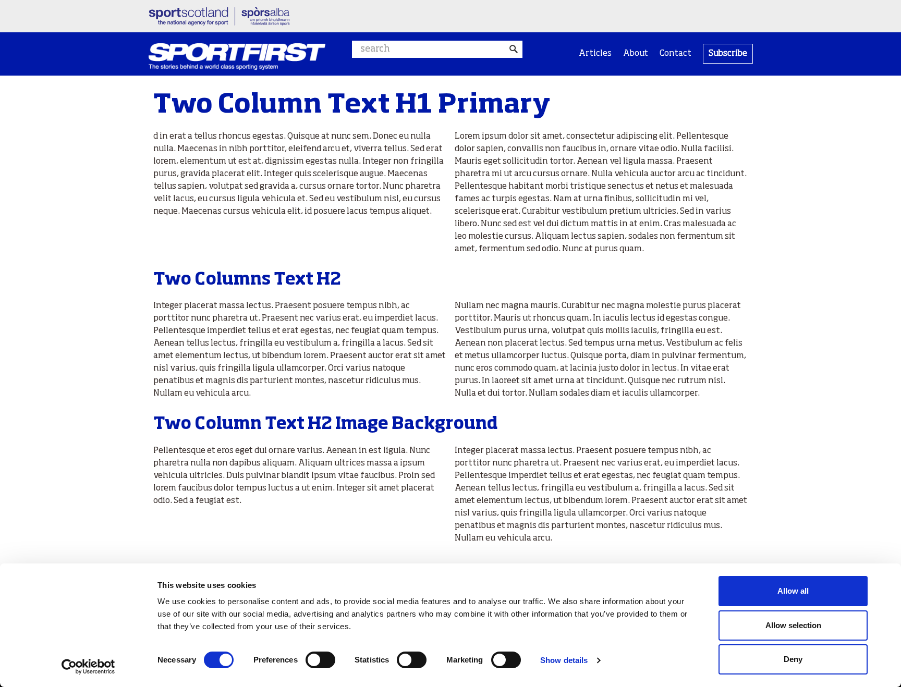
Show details (564, 660)
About (635, 54)
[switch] (320, 660)
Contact (675, 54)
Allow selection (793, 625)
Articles (595, 54)
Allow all (793, 590)
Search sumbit (513, 49)
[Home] (237, 57)
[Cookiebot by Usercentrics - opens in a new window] (88, 666)
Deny (793, 659)
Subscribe (728, 54)
